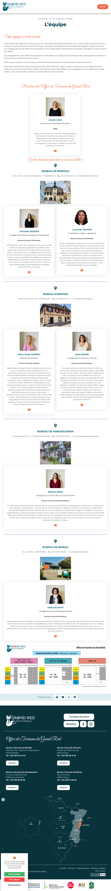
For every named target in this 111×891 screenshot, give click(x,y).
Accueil (52, 19)
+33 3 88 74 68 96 (68, 780)
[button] (57, 697)
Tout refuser (14, 880)
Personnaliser (14, 885)
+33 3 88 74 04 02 (17, 755)
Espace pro (60, 19)
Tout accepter (14, 874)
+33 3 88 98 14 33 (68, 755)
